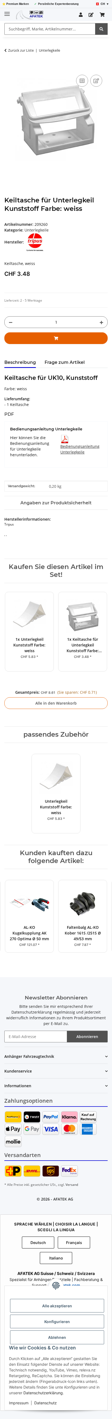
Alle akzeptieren (57, 1306)
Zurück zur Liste (21, 50)
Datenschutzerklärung (43, 1392)
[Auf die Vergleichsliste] (82, 81)
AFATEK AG (63, 1199)
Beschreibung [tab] (20, 362)
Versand (72, 1184)
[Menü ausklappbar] (7, 11)
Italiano (56, 1258)
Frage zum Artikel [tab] (65, 362)
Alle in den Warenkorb (56, 703)
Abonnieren (87, 1036)
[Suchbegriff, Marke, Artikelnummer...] (101, 29)
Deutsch (38, 1242)
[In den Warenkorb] (8, 67)
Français (74, 1242)
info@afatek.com (64, 1285)
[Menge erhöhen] (101, 322)
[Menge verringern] (11, 322)
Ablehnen (57, 1337)
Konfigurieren (57, 1321)
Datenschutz (45, 1403)
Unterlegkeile (36, 230)
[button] (81, 14)
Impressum (19, 1403)
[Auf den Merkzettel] (96, 81)
